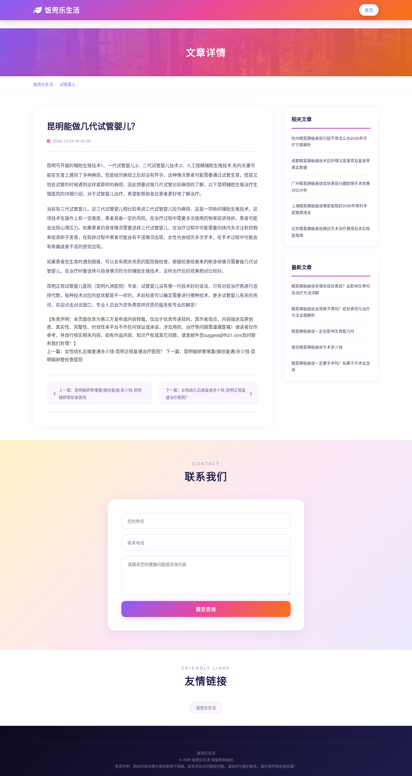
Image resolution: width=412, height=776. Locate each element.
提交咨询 (206, 609)
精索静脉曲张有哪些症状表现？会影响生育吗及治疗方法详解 (330, 289)
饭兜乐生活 (62, 10)
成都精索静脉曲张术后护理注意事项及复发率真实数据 (330, 164)
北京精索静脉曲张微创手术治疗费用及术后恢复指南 (330, 231)
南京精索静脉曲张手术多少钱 (316, 347)
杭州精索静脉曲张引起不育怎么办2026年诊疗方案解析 (329, 141)
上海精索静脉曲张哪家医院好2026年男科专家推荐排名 (329, 209)
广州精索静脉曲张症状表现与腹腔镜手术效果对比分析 (330, 186)
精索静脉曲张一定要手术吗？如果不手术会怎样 (330, 366)
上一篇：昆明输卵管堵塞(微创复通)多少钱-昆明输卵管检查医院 (100, 393)
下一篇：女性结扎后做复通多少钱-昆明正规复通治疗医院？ (206, 393)
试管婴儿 (67, 84)
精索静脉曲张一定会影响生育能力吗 (322, 331)
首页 (369, 10)
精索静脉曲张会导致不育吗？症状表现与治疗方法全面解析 (330, 312)
